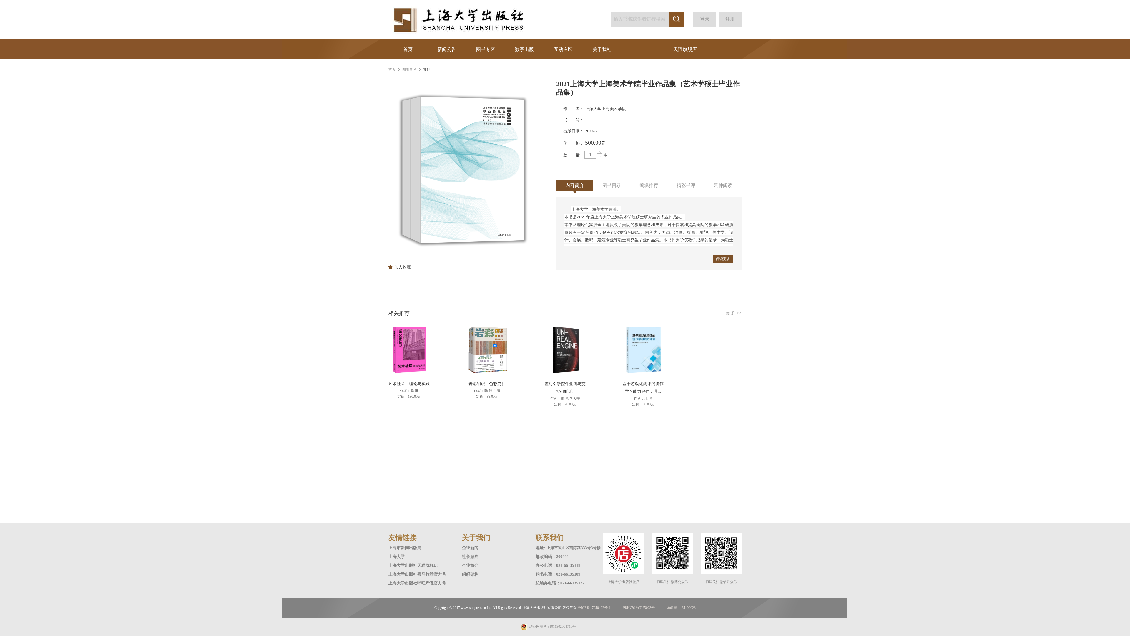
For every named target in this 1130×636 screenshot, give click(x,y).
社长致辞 (470, 556)
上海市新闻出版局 (404, 548)
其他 (426, 69)
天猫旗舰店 (685, 49)
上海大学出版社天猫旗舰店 (413, 565)
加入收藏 (402, 267)
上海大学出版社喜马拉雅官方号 (417, 574)
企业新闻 (470, 548)
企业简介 (470, 565)
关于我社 (602, 49)
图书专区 (485, 49)
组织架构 (470, 574)
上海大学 (396, 556)
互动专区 (563, 49)
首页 (408, 49)
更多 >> (734, 313)
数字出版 (524, 49)
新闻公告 (446, 49)
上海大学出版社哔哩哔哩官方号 (417, 583)
